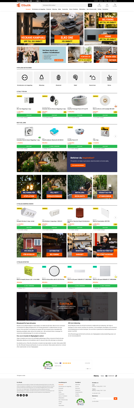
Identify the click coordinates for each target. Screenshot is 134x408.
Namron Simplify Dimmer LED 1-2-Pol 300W (28, 279)
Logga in (107, 6)
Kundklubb (96, 1)
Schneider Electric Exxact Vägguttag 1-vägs (28, 140)
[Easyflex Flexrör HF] (79, 131)
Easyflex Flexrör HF (73, 140)
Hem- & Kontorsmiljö (91, 9)
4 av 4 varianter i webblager (73, 229)
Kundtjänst (110, 1)
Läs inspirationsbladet (78, 165)
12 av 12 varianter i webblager (99, 229)
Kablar (59, 9)
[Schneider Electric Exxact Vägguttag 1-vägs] (29, 131)
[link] (67, 365)
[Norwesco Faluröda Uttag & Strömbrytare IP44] (79, 213)
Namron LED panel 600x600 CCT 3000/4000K (104, 279)
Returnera (77, 388)
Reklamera (77, 390)
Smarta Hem (65, 9)
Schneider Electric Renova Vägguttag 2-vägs (54, 109)
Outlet (60, 403)
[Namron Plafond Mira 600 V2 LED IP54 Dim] (54, 271)
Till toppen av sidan (21, 375)
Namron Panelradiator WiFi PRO (101, 221)
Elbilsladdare (82, 9)
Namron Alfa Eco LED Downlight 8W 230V (103, 109)
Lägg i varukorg (55, 146)
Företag (105, 1)
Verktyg (99, 9)
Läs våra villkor (95, 401)
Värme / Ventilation (73, 9)
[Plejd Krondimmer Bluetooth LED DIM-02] (54, 131)
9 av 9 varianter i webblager (23, 148)
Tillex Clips (96, 140)
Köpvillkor (115, 1)
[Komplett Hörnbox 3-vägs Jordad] (29, 213)
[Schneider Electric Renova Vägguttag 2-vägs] (54, 100)
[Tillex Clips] (105, 131)
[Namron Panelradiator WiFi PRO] (105, 213)
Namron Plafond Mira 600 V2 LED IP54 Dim (53, 279)
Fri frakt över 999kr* (46, 1)
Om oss (77, 386)
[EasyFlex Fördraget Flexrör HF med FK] (80, 100)
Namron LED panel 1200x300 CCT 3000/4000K (79, 279)
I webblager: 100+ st (47, 148)
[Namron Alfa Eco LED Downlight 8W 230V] (105, 100)
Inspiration (101, 1)
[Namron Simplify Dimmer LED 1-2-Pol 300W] (29, 271)
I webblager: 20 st (72, 288)
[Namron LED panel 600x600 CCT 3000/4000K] (105, 271)
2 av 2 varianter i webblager (23, 117)
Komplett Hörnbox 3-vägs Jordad (25, 221)
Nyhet (44, 266)
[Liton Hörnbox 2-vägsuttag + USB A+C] (54, 213)
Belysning (54, 9)
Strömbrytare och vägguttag (38, 9)
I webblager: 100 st (97, 288)
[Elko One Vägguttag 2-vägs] (29, 100)
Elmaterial (48, 9)
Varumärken (105, 9)
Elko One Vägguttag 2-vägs (24, 109)
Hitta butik (77, 384)
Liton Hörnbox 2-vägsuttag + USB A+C (52, 221)
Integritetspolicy (78, 392)
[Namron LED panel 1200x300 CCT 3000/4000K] (79, 271)
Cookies (77, 394)
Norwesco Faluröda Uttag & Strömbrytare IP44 (79, 222)
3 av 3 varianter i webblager (23, 229)
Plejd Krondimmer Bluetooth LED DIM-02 (52, 140)
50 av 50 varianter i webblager (99, 148)
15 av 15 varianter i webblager (74, 117)
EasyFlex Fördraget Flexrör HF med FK (78, 109)
